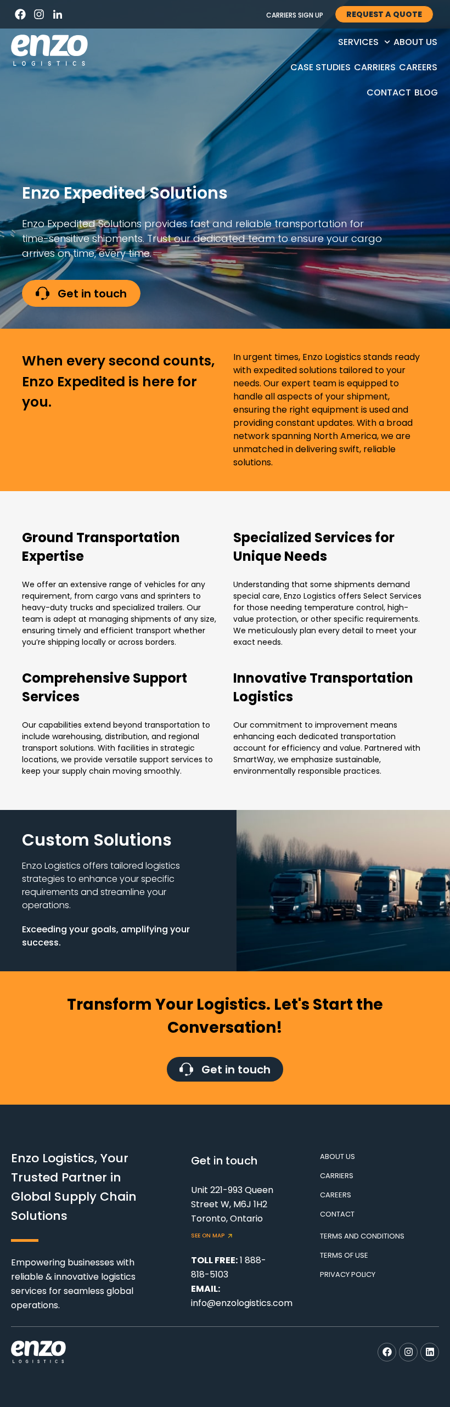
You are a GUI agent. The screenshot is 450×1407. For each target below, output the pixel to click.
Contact (389, 92)
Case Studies (320, 67)
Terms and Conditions (362, 1236)
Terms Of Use (344, 1255)
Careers (418, 67)
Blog (426, 92)
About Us (415, 42)
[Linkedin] (429, 1352)
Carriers (375, 67)
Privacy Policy (347, 1274)
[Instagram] (39, 14)
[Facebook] (20, 14)
